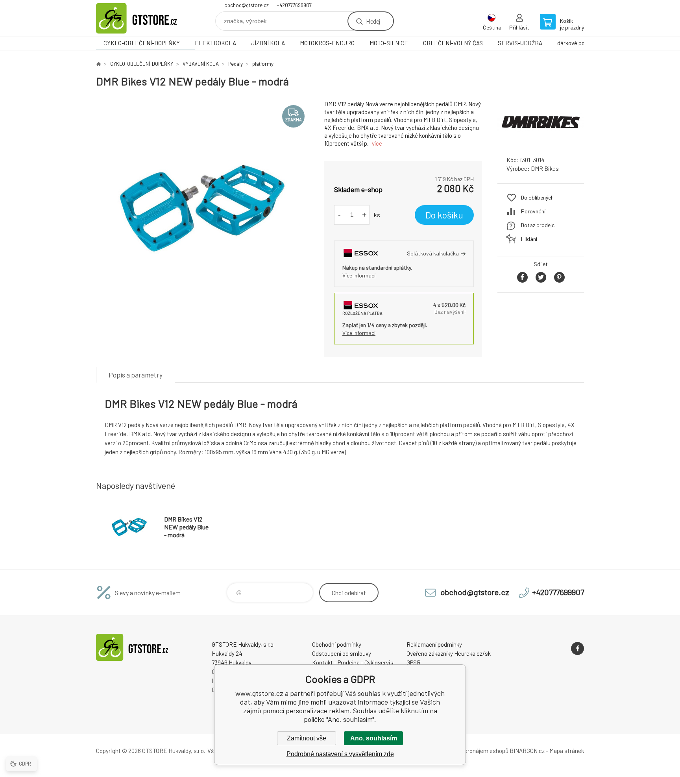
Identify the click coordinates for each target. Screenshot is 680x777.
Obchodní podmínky (336, 644)
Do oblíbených (537, 197)
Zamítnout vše (306, 738)
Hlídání (529, 238)
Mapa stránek (566, 750)
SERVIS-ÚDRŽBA (520, 42)
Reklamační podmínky (434, 644)
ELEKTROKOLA (215, 42)
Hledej (373, 21)
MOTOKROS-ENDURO (327, 42)
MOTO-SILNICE (389, 42)
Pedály (235, 64)
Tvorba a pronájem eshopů (475, 750)
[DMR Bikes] (540, 142)
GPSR (414, 662)
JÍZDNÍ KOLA (268, 42)
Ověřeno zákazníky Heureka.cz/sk (449, 653)
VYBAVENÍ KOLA (201, 64)
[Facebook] (577, 648)
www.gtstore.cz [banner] (143, 18)
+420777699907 (294, 5)
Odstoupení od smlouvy (341, 653)
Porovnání (533, 211)
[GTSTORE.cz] (98, 63)
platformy (262, 64)
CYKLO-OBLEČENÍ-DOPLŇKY (141, 42)
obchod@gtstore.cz (246, 5)
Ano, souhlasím (373, 738)
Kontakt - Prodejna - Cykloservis (353, 662)
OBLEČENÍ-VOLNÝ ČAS (453, 42)
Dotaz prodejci (538, 225)
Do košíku (444, 214)
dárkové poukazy (578, 42)
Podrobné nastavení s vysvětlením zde (340, 754)
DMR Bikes (545, 168)
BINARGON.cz (527, 750)
